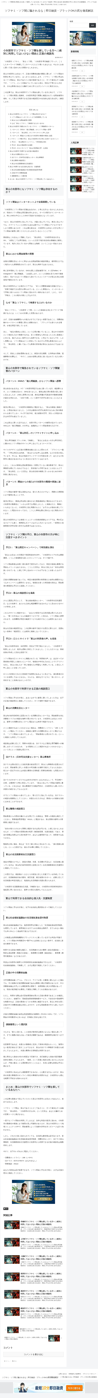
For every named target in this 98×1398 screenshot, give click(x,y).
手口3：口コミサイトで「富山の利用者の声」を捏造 (30, 148)
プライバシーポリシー (89, 1374)
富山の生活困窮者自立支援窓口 (22, 163)
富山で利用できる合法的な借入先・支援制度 (25, 166)
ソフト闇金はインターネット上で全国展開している (29, 117)
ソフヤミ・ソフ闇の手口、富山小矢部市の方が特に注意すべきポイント (34, 139)
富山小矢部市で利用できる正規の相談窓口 (24, 151)
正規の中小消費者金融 (19, 173)
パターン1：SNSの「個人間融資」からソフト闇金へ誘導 (31, 129)
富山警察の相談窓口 (18, 160)
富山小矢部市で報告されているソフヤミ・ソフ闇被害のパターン (32, 126)
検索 (71, 21)
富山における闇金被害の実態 (22, 120)
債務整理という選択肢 (19, 176)
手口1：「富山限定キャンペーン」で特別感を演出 (29, 142)
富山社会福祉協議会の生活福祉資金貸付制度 (27, 170)
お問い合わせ (63, 1374)
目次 (31, 110)
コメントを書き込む (33, 1354)
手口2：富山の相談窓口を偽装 (22, 145)
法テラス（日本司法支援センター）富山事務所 (28, 157)
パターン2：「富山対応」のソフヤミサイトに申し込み (30, 132)
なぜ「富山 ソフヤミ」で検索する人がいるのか (28, 123)
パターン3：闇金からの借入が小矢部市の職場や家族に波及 (32, 135)
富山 (6, 1208)
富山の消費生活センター (20, 154)
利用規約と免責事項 (75, 1374)
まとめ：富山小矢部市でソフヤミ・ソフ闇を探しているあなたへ (32, 179)
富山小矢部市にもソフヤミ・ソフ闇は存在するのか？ (28, 114)
